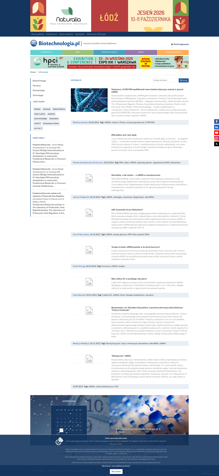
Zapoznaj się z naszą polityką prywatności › (116, 466)
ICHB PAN (149, 122)
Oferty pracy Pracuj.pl (96, 34)
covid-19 (37, 123)
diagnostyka (138, 197)
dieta (126, 163)
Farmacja (37, 86)
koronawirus (53, 118)
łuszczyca (106, 266)
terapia (121, 266)
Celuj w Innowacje (129, 343)
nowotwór (127, 197)
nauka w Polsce (119, 122)
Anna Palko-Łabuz (81, 234)
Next (85, 401)
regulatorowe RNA (161, 163)
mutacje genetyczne (135, 122)
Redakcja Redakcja (81, 343)
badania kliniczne (59, 109)
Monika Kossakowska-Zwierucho (87, 163)
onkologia (117, 197)
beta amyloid (138, 234)
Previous (53, 401)
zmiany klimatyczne (104, 387)
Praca (141, 52)
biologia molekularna (135, 295)
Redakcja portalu (80, 122)
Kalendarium (51, 34)
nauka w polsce (39, 114)
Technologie (38, 95)
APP (129, 234)
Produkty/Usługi (109, 52)
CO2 (116, 387)
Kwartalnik (79, 34)
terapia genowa (120, 234)
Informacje (46, 52)
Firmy (77, 52)
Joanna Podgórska (81, 197)
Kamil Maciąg (79, 266)
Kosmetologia (39, 90)
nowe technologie (40, 118)
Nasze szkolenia (66, 34)
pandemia (51, 114)
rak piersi (149, 295)
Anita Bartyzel (79, 295)
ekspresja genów (144, 163)
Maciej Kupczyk (113, 343)
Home (33, 72)
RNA (121, 163)
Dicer (122, 295)
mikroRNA (149, 197)
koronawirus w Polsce (51, 123)
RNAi (147, 234)
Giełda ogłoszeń (173, 52)
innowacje (46, 109)
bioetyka (37, 109)
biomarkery (175, 163)
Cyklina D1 (107, 295)
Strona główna (37, 34)
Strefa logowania (181, 44)
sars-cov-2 (38, 128)
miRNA (107, 122)
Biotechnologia (39, 81)
